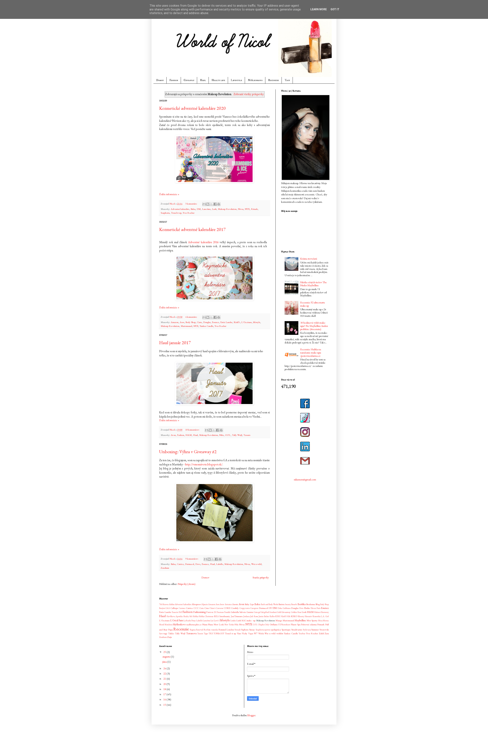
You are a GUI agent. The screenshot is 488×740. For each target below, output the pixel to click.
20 (165, 684)
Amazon (174, 322)
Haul (203, 80)
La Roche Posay (190, 620)
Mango (278, 620)
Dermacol (189, 564)
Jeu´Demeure (237, 616)
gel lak (260, 612)
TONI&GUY (219, 633)
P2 (279, 624)
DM (199, 209)
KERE (278, 616)
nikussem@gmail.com (305, 479)
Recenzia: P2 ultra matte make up (312, 304)
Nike (221, 435)
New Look (219, 624)
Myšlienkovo (255, 80)
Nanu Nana (207, 624)
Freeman (220, 612)
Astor (222, 604)
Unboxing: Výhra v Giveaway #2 (188, 452)
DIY (270, 608)
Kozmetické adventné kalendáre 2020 (192, 108)
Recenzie (273, 80)
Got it (335, 9)
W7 (255, 633)
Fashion (173, 80)
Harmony (325, 612)
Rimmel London (226, 629)
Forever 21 (211, 612)
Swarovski (324, 629)
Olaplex (261, 624)
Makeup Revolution (227, 209)
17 (165, 694)
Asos (182, 322)
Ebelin (307, 608)
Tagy (287, 80)
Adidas (171, 604)
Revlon (207, 629)
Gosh (304, 612)
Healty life (218, 80)
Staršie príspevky (261, 577)
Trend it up (176, 212)
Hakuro (317, 612)
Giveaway (189, 80)
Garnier (249, 612)
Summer (315, 629)
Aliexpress (196, 604)
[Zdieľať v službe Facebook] (215, 204)
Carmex (182, 608)
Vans (239, 633)
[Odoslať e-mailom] (204, 204)
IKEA (216, 616)
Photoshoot (285, 624)
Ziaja (169, 637)
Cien (206, 608)
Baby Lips (249, 604)
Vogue (250, 633)
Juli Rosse (254, 616)
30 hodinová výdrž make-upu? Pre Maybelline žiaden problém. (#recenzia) (314, 326)
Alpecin (204, 604)
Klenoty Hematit (305, 616)
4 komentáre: (191, 316)
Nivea (240, 209)
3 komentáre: (191, 203)
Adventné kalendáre (180, 209)
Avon (173, 435)
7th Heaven (164, 604)
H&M (188, 435)
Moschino (169, 624)
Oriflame (274, 624)
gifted (266, 612)
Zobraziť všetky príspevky (249, 94)
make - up (251, 620)
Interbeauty (224, 616)
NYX (247, 209)
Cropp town (244, 608)
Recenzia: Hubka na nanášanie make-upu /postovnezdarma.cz (310, 353)
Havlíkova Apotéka (175, 616)
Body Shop (190, 322)
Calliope (174, 608)
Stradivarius (296, 629)
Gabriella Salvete (238, 612)
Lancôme (206, 209)
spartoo (267, 629)
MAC (244, 620)
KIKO (294, 616)
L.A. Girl (325, 616)
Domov (160, 80)
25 (165, 652)
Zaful (321, 633)
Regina (193, 629)
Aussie (235, 604)
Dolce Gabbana (284, 608)
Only (267, 624)
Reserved (199, 629)
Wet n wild (256, 564)
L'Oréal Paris (176, 620)
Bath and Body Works (269, 604)
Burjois (162, 608)
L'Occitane (246, 322)
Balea (193, 209)
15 (165, 704)
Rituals (254, 209)
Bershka (302, 604)
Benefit (294, 604)
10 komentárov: (192, 429)
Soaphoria (165, 212)
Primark (320, 624)
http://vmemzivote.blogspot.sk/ (203, 464)
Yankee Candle (206, 326)
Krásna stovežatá (308, 258)
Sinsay (252, 629)
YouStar (302, 633)
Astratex (228, 604)
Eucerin (175, 612)
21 (165, 678)
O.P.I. (228, 435)
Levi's (216, 620)
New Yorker (229, 624)
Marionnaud (186, 326)
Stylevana (307, 629)
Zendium (165, 567)
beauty (288, 604)
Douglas (207, 322)
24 (165, 668)
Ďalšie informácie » (169, 194)
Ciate (199, 322)
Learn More (318, 9)
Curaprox (254, 608)
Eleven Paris (315, 608)
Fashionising (199, 612)
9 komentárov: (192, 558)
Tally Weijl (237, 435)
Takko (171, 633)
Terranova (191, 633)
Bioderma (310, 604)
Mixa (320, 620)
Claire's (212, 608)
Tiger (206, 633)
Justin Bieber (264, 616)
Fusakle (227, 612)
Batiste (282, 604)
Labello (219, 564)
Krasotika (316, 616)
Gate (256, 612)
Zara (327, 633)
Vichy (244, 633)
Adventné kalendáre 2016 (203, 242)
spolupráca (276, 629)
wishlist (279, 633)
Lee (212, 620)
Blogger (251, 715)
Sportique (286, 629)
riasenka (214, 629)
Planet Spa (295, 624)
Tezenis (246, 435)
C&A (167, 608)
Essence (215, 322)
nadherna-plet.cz (193, 624)
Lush (214, 209)
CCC (196, 608)
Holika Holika (198, 616)
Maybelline (300, 620)
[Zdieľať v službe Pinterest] (219, 204)
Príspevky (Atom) (186, 584)
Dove (197, 564)
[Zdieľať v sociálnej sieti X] (211, 204)
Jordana (246, 616)
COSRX (227, 608)
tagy (165, 633)
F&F (180, 612)
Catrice (180, 564)
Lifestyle (236, 80)
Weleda (261, 633)
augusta (166, 656)
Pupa (170, 629)
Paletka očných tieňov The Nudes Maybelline (313, 284)
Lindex (233, 620)
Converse (219, 608)
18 (165, 689)
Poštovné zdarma (309, 624)
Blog (317, 604)
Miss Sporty (312, 620)
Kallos (272, 616)
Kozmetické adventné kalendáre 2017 (192, 229)
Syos (161, 633)
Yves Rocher (188, 212)
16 (165, 699)
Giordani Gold (275, 612)
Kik (288, 616)
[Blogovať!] (208, 204)
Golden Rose (296, 612)
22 (165, 673)
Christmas (209, 616)
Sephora (244, 629)
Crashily (235, 608)
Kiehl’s (237, 322)
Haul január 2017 (175, 343)
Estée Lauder (226, 322)
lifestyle (256, 322)
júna (164, 661)
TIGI (211, 633)
